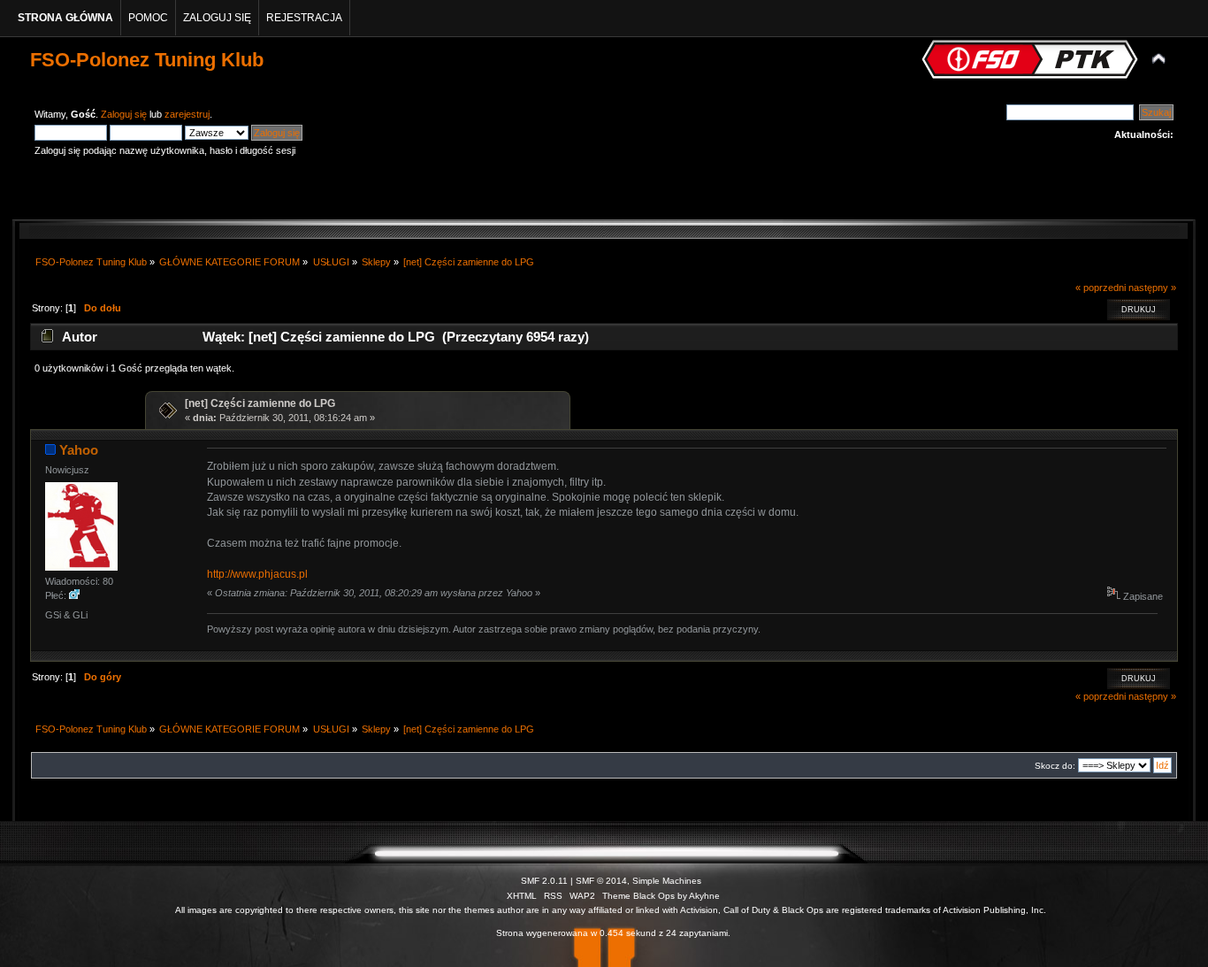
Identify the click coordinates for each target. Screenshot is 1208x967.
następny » (1152, 287)
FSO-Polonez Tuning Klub (147, 60)
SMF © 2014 (601, 881)
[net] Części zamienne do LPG (260, 403)
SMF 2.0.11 (544, 881)
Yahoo (78, 449)
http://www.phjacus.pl (257, 574)
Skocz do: (1055, 766)
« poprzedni (1100, 287)
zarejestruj (187, 114)
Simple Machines (666, 881)
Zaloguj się (124, 114)
